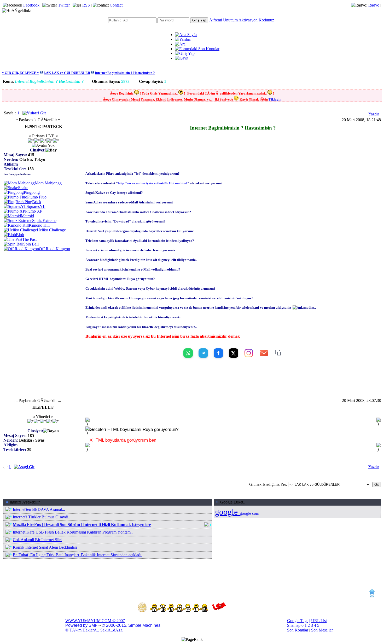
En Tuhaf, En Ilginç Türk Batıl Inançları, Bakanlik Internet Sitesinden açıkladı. (77, 555)
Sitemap (293, 625)
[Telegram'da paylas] (203, 353)
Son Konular (297, 630)
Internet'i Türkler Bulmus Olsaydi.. (41, 517)
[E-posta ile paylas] (264, 353)
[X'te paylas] (233, 353)
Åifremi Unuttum (223, 20)
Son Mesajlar (322, 630)
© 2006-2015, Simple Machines (131, 625)
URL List (319, 620)
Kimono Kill (39, 225)
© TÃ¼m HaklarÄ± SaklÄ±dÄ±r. (94, 630)
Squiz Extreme (44, 220)
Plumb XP (33, 211)
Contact (116, 5)
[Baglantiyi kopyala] (278, 353)
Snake (23, 187)
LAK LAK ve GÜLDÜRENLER (67, 73)
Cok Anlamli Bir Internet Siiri (37, 539)
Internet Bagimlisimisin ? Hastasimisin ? (125, 73)
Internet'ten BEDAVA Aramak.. (39, 509)
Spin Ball (31, 244)
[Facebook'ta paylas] (218, 353)
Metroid (27, 216)
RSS (86, 5)
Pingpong (32, 192)
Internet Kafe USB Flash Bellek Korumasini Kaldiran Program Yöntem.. (73, 532)
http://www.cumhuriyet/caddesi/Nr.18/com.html (152, 183)
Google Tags (297, 620)
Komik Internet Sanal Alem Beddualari (45, 547)
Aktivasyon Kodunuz (256, 20)
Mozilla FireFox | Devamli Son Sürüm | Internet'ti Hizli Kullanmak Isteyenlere (82, 524)
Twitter (64, 5)
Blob (20, 234)
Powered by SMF (81, 625)
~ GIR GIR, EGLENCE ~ (20, 73)
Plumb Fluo (36, 197)
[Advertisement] (233, 137)
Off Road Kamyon (54, 249)
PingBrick (33, 202)
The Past (29, 239)
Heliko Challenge (51, 230)
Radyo (373, 5)
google (227, 512)
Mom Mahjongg (48, 183)
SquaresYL (36, 206)
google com (249, 513)
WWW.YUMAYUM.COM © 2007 (95, 620)
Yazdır (373, 114)
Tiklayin (275, 99)
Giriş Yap (199, 20)
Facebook (31, 5)
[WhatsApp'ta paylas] (188, 353)
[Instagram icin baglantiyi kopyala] (248, 353)
